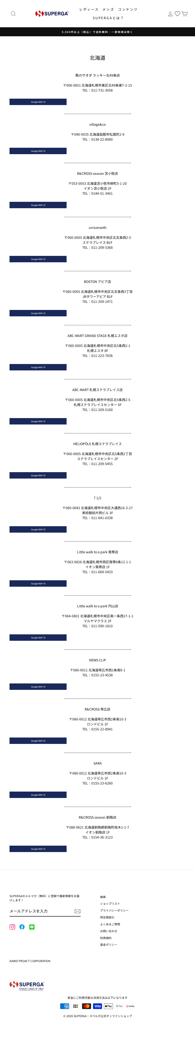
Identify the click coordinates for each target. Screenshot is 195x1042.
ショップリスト (110, 903)
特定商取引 (107, 917)
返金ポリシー (108, 944)
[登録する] (77, 911)
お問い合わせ (108, 931)
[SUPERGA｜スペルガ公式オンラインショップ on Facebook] (22, 927)
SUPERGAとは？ (108, 17)
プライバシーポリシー (114, 910)
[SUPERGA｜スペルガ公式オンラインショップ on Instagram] (12, 927)
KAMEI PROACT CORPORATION (30, 961)
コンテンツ (128, 9)
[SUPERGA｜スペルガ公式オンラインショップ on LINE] (32, 927)
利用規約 (106, 938)
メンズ (108, 9)
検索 (103, 897)
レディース (89, 9)
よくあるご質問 (110, 924)
